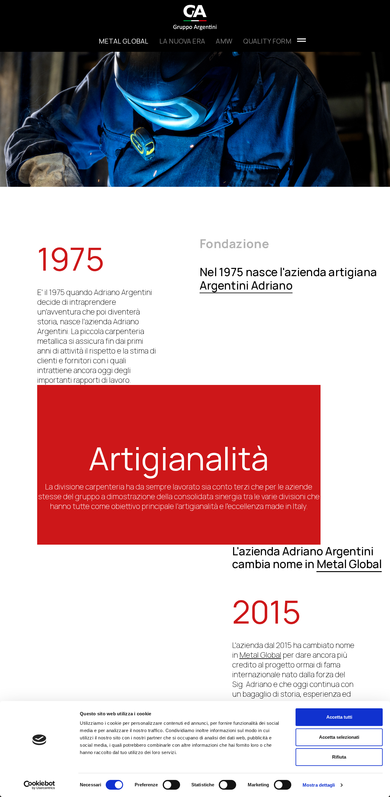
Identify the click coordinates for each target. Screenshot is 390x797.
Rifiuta (339, 757)
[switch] (171, 785)
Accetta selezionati (339, 737)
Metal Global (124, 41)
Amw (224, 41)
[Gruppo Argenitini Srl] (195, 15)
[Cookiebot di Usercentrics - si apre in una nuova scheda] (39, 785)
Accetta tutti (339, 717)
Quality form (267, 41)
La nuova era (182, 41)
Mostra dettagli (319, 785)
